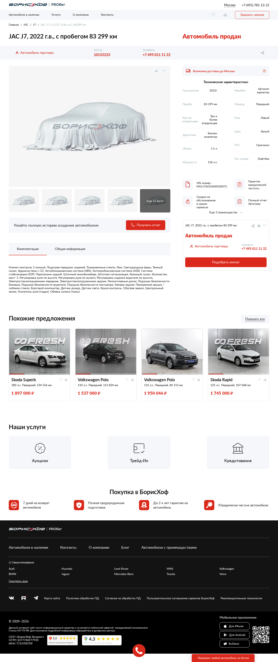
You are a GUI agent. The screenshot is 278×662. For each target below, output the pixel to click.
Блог (125, 547)
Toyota (171, 574)
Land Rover (121, 568)
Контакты (107, 15)
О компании (81, 15)
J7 (34, 24)
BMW (12, 574)
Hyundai (66, 568)
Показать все (255, 319)
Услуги (55, 15)
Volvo (222, 574)
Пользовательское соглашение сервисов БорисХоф (181, 598)
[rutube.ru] (23, 598)
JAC (25, 24)
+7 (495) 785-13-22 (255, 5)
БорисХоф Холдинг (30, 637)
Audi (11, 568)
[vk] (11, 598)
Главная (14, 24)
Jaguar (65, 574)
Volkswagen (226, 568)
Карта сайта (52, 598)
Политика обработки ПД (82, 598)
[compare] (225, 15)
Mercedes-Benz (124, 574)
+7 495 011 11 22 (156, 54)
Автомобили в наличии (24, 15)
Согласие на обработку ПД (123, 598)
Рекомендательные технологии (241, 598)
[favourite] (213, 15)
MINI (170, 568)
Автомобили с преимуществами (169, 547)
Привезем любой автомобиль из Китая (223, 658)
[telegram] (36, 598)
